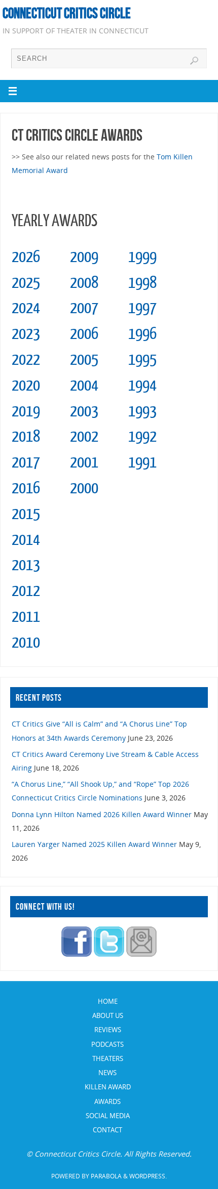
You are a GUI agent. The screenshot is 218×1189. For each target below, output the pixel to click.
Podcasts (107, 1044)
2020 (26, 385)
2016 (26, 488)
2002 (84, 437)
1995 (142, 360)
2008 (84, 283)
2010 (26, 642)
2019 (26, 411)
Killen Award (108, 1086)
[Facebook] (76, 954)
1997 (142, 308)
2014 (26, 540)
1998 (142, 283)
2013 (26, 565)
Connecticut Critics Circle (67, 13)
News (107, 1072)
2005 (84, 360)
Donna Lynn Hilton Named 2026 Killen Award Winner (102, 814)
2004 (84, 385)
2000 (84, 488)
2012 (26, 591)
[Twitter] (109, 954)
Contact (107, 1129)
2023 (26, 334)
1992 (142, 437)
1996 (142, 334)
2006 (84, 334)
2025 (26, 283)
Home (108, 1001)
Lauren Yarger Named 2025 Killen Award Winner (94, 844)
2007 (84, 308)
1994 (142, 385)
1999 (142, 257)
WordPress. (148, 1176)
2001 (84, 462)
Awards (107, 1101)
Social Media (108, 1115)
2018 (26, 437)
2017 (26, 462)
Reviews (107, 1029)
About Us (107, 1015)
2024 (26, 308)
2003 (84, 411)
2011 (26, 617)
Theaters (107, 1058)
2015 (26, 514)
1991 (142, 462)
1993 (142, 411)
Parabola (106, 1176)
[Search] (194, 61)
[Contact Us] (141, 954)
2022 (26, 360)
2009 (84, 257)
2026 (26, 257)
